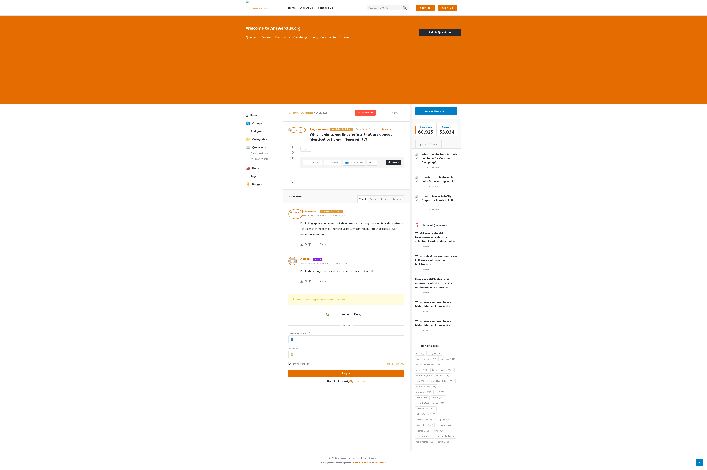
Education (386, 129)
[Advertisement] (353, 67)
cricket (422, 370)
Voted (362, 199)
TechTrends (379, 462)
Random (397, 199)
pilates (439, 403)
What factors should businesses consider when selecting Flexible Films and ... (435, 237)
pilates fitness (425, 414)
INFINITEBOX (361, 462)
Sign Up (447, 7)
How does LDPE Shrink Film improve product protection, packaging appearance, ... (434, 283)
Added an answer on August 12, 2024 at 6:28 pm (323, 263)
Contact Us (325, 7)
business (448, 359)
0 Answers (426, 330)
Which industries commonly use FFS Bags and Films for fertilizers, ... (436, 260)
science (422, 430)
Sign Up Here (357, 381)
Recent (385, 199)
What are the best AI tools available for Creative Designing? (439, 158)
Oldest (373, 199)
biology (434, 353)
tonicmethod (425, 442)
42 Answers (433, 186)
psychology (424, 425)
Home (292, 7)
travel (443, 442)
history (438, 397)
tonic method (445, 436)
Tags (254, 176)
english (442, 375)
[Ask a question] (699, 462)
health (422, 397)
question (306, 149)
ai (420, 353)
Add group (257, 131)
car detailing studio (428, 364)
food (421, 381)
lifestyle (423, 403)
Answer (393, 162)
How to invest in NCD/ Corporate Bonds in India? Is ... (439, 200)
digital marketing (442, 370)
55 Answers (433, 167)
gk (440, 392)
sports (438, 430)
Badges (257, 184)
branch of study (426, 359)
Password (294, 348)
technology (424, 436)
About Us (306, 7)
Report (295, 182)
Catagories (259, 139)
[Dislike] (292, 157)
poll (445, 419)
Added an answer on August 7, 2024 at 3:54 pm (322, 215)
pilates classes (425, 408)
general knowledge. (442, 381)
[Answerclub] (264, 8)
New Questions (259, 153)
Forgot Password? (394, 363)
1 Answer (425, 246)
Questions (259, 147)
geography (424, 392)
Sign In (425, 7)
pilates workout (426, 419)
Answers (434, 144)
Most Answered (259, 158)
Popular (421, 144)
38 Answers (433, 209)
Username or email (299, 333)
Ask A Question (440, 32)
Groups (257, 123)
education (424, 375)
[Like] (292, 147)
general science (426, 386)
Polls (255, 168)
